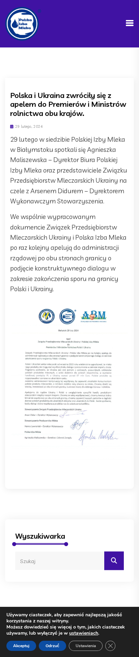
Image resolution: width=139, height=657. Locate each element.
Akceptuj (21, 646)
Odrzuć (52, 646)
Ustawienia (86, 646)
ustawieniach (83, 633)
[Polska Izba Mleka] (23, 23)
